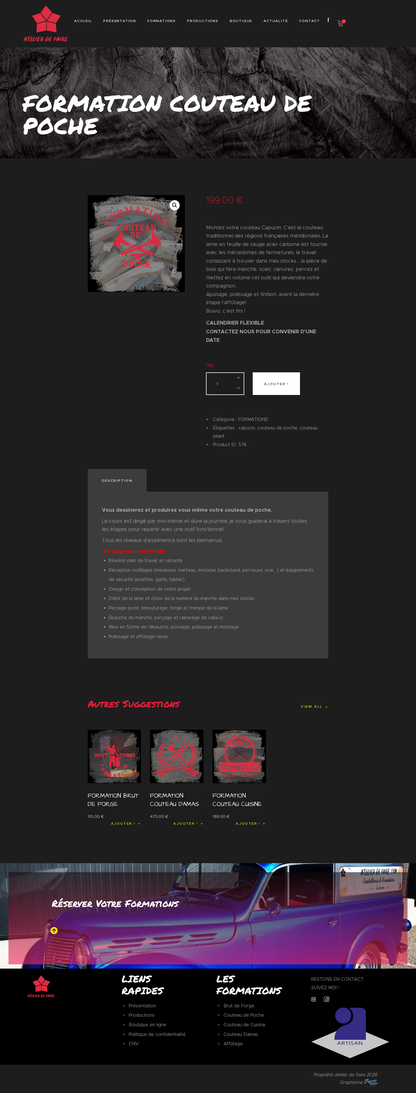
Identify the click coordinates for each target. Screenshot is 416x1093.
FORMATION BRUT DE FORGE (113, 800)
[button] (175, 205)
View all (312, 706)
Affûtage (233, 1043)
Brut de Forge (239, 1005)
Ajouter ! (276, 384)
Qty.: (210, 365)
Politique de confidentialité (157, 1034)
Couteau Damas (241, 1034)
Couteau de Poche (244, 1015)
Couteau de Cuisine (244, 1024)
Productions (142, 1015)
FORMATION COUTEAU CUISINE (237, 800)
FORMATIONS (253, 419)
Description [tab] (117, 480)
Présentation (142, 1005)
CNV (134, 1043)
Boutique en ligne (147, 1024)
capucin (247, 428)
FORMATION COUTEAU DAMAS (174, 800)
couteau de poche (277, 428)
